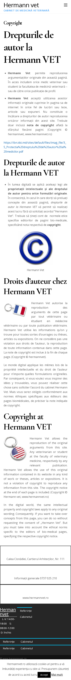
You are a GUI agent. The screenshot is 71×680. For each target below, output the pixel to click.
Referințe (26, 610)
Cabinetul (26, 616)
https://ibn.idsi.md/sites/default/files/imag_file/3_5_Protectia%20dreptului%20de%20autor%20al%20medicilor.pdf (35, 147)
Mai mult (57, 675)
